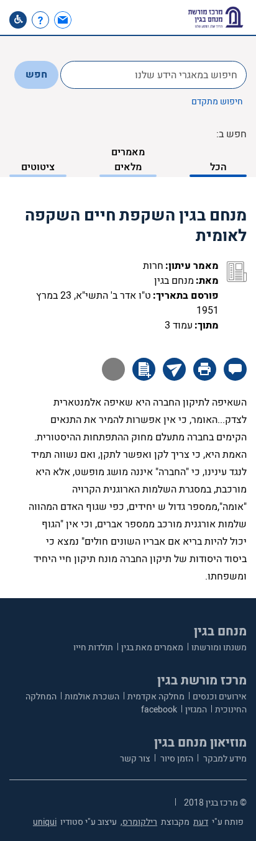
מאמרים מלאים (128, 160)
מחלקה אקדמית (156, 696)
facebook (159, 709)
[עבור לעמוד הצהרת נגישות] (18, 20)
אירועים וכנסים (220, 696)
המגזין (196, 709)
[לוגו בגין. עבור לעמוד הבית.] (216, 17)
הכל (218, 167)
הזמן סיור (175, 758)
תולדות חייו (93, 647)
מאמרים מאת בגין (152, 647)
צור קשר (135, 758)
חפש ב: (231, 134)
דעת (200, 822)
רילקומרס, (139, 822)
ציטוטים (38, 167)
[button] (85, 20)
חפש (36, 74)
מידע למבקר (224, 758)
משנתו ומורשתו (219, 647)
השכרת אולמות (92, 696)
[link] (64, 20)
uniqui (45, 822)
